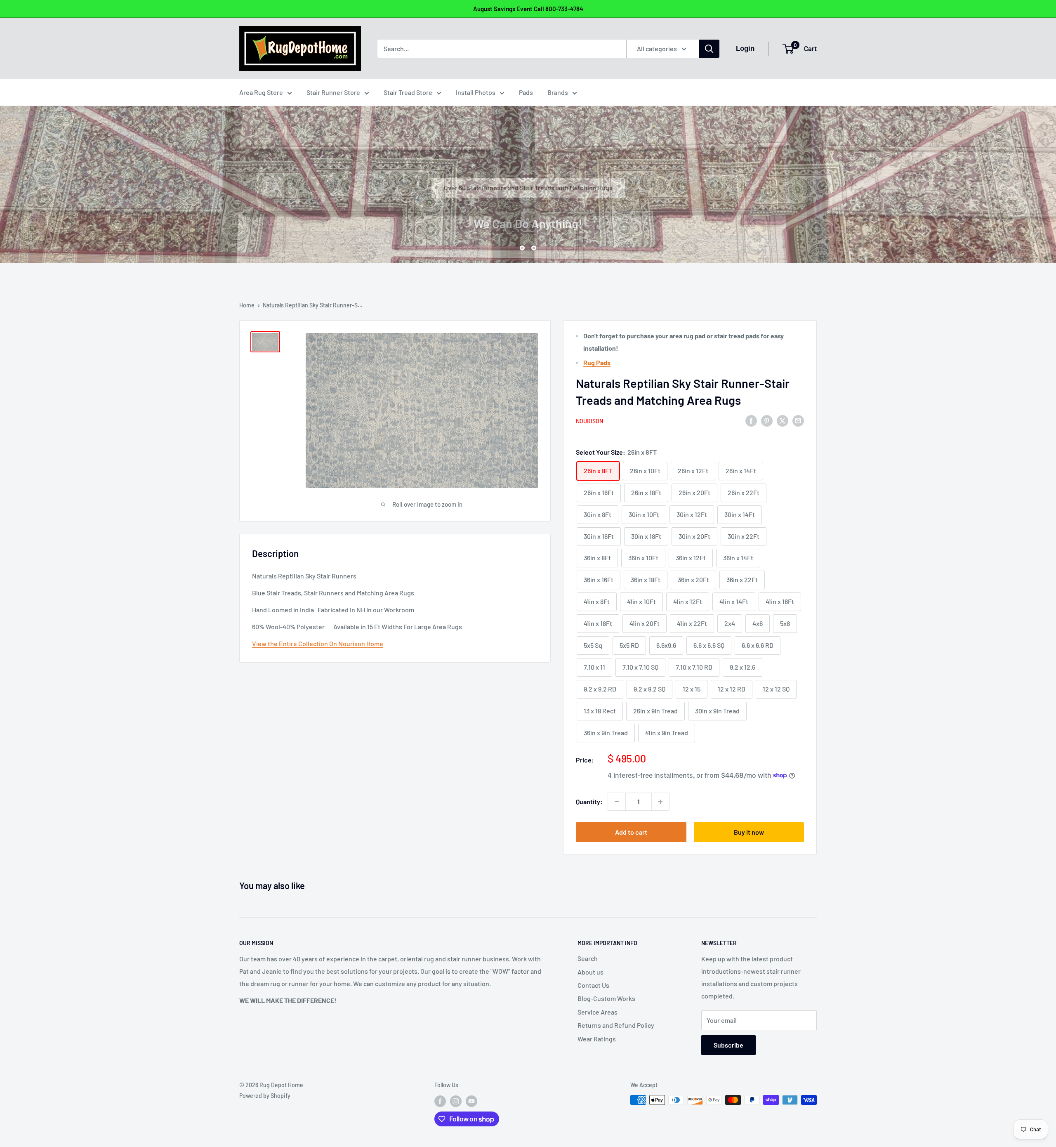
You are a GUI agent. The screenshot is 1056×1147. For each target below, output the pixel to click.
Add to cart (631, 832)
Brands (557, 92)
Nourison (589, 421)
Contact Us (593, 985)
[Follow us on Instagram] (456, 1101)
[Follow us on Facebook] (440, 1101)
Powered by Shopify (264, 1095)
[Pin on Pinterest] (767, 420)
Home (247, 305)
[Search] (709, 49)
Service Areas (598, 1012)
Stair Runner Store (333, 92)
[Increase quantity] (660, 801)
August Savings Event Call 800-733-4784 (528, 8)
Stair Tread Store (408, 92)
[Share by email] (798, 420)
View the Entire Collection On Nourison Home (317, 643)
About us (590, 972)
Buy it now (749, 832)
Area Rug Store (261, 92)
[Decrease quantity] (616, 801)
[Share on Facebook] (751, 420)
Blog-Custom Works (606, 998)
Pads (526, 92)
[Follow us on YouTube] (471, 1101)
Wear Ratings (597, 1039)
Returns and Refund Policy (616, 1025)
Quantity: (589, 801)
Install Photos (475, 92)
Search (588, 958)
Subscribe (728, 1045)
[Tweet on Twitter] (782, 420)
